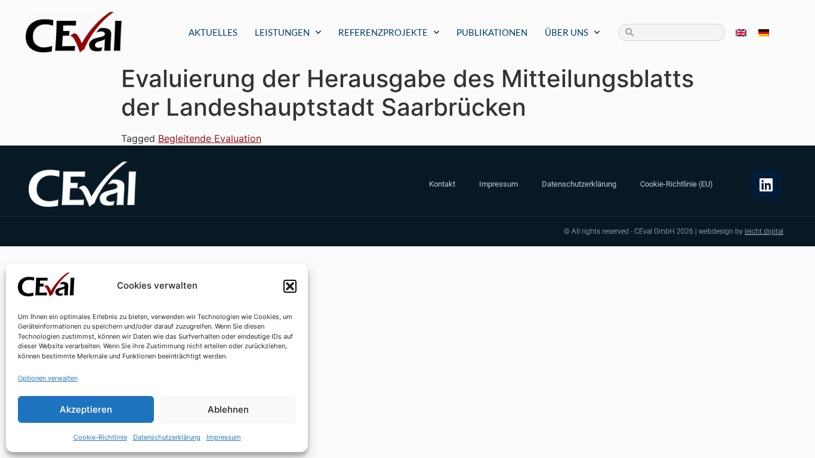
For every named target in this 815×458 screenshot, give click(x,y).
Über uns (566, 32)
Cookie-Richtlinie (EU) (676, 184)
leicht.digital (764, 231)
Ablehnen (228, 409)
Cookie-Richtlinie (100, 437)
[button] (290, 286)
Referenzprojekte (383, 32)
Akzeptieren (86, 409)
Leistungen (282, 32)
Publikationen (491, 32)
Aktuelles (213, 32)
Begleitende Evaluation (209, 138)
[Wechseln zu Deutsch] (763, 32)
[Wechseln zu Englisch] (741, 32)
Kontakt (442, 184)
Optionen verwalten (48, 378)
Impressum (223, 437)
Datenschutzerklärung (166, 437)
